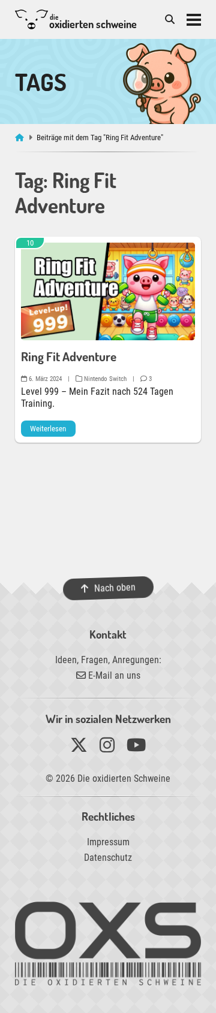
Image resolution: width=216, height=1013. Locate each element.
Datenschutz (108, 857)
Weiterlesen (48, 428)
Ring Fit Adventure (68, 356)
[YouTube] (136, 748)
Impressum (108, 842)
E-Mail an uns (113, 675)
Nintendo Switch (104, 379)
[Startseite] (20, 137)
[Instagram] (107, 748)
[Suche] (170, 19)
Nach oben (114, 588)
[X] (78, 748)
